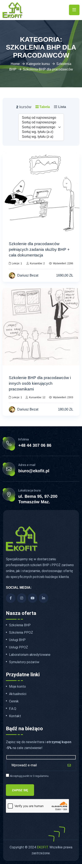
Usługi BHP (17, 640)
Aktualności (17, 694)
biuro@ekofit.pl (33, 470)
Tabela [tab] (44, 107)
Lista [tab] (61, 107)
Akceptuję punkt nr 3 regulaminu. (29, 776)
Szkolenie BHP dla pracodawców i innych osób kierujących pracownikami (40, 383)
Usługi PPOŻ (18, 647)
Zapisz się (20, 790)
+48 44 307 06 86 (34, 445)
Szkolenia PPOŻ (21, 632)
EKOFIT (42, 847)
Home (15, 64)
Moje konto (17, 686)
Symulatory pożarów (24, 662)
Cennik (14, 701)
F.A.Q (12, 709)
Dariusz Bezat (27, 275)
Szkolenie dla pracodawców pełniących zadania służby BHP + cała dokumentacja (39, 249)
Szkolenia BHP (20, 625)
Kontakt (15, 716)
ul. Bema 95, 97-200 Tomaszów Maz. (37, 499)
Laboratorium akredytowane (29, 655)
